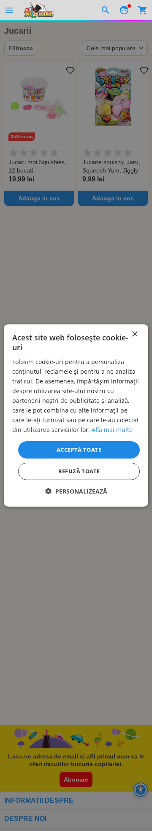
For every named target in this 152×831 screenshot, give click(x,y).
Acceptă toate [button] (79, 449)
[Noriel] (39, 10)
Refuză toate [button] (79, 471)
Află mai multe (112, 430)
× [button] (134, 334)
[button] (76, 491)
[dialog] (76, 415)
